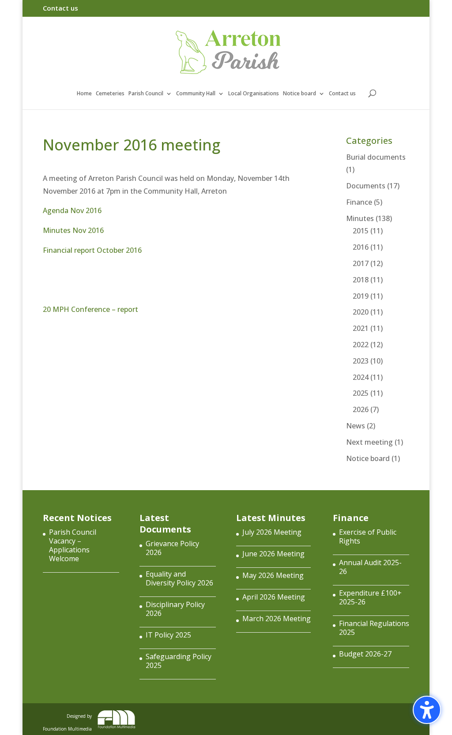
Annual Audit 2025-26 (370, 567)
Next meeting (369, 442)
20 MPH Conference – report (90, 309)
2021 (361, 328)
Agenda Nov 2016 (72, 210)
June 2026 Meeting (273, 554)
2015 (361, 231)
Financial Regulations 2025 (374, 628)
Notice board (299, 93)
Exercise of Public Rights (367, 536)
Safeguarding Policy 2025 (178, 661)
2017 (361, 263)
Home (84, 93)
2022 (361, 344)
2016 (361, 247)
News (355, 426)
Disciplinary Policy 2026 (175, 609)
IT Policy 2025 (168, 635)
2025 (361, 393)
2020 (361, 312)
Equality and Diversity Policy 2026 (179, 578)
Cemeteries (110, 93)
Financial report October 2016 (92, 250)
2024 (361, 377)
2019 (361, 296)
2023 (361, 361)
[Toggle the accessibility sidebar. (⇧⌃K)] (427, 710)
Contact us (60, 8)
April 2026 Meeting (273, 597)
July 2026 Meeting (271, 532)
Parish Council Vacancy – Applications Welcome (72, 545)
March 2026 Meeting (276, 618)
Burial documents (376, 157)
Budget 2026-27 (365, 654)
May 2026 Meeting (273, 575)
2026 (361, 409)
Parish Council (145, 93)
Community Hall (195, 93)
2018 (361, 280)
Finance (359, 202)
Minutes (360, 218)
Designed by (67, 720)
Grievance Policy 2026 (172, 548)
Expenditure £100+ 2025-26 (370, 597)
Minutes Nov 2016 (73, 230)
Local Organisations (253, 93)
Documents (365, 186)
